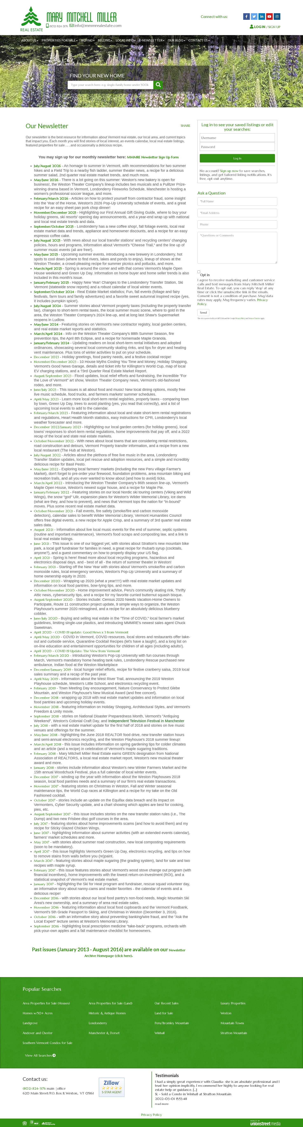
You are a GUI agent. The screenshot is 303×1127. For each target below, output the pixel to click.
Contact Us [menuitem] (198, 40)
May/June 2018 (45, 735)
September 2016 (46, 926)
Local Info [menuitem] (125, 40)
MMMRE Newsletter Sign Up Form (153, 157)
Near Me (183, 93)
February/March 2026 (51, 198)
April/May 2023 (46, 399)
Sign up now (229, 171)
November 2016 (46, 907)
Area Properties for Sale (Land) (110, 1003)
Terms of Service (254, 318)
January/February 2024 (51, 343)
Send (203, 312)
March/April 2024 (48, 334)
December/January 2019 (52, 669)
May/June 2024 (46, 324)
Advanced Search (154, 93)
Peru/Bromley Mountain (172, 1023)
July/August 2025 (47, 240)
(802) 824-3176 (34, 1088)
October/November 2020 (54, 590)
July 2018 (41, 725)
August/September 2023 (52, 376)
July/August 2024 (47, 306)
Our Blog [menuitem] (175, 40)
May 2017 (42, 842)
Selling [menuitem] (104, 40)
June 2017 (41, 833)
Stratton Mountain (234, 1033)
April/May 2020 (47, 637)
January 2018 (44, 768)
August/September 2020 (53, 599)
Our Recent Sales (167, 1003)
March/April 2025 (48, 268)
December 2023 (46, 357)
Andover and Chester (38, 1033)
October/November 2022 (54, 441)
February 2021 (45, 567)
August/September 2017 (52, 814)
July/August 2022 (47, 455)
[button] (158, 85)
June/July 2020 (46, 618)
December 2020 (47, 581)
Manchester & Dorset (104, 1033)
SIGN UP (274, 27)
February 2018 (45, 753)
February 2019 (45, 688)
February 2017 (44, 870)
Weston (226, 1013)
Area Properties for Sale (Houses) (46, 1003)
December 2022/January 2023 (57, 427)
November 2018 (46, 707)
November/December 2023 (55, 362)
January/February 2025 (51, 282)
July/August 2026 (47, 166)
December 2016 (46, 898)
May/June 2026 (46, 180)
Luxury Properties (233, 1003)
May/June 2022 (46, 469)
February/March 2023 (51, 413)
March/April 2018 (47, 744)
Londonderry (98, 1023)
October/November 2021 (54, 511)
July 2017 (41, 823)
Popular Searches (42, 989)
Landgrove (30, 1023)
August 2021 (43, 529)
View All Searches (38, 1055)
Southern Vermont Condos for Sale (47, 1043)
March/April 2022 (48, 483)
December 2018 (46, 698)
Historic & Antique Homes (107, 1013)
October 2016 (45, 917)
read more (162, 1104)
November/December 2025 (55, 212)
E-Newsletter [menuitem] (150, 40)
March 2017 (43, 861)
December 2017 (46, 777)
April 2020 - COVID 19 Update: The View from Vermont (77, 651)
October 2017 (44, 800)
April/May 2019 (46, 679)
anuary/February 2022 (52, 492)
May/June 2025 (46, 254)
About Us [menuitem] (28, 40)
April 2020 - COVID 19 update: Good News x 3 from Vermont (81, 632)
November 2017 (46, 786)
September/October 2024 (54, 292)
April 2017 (41, 851)
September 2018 (47, 716)
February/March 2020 (51, 655)
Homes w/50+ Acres (38, 1013)
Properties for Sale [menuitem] (59, 40)
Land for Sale (164, 1013)
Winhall (159, 1033)
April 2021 (42, 558)
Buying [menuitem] (87, 40)
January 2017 (44, 884)
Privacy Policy (240, 318)
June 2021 (41, 544)
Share (185, 125)
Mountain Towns (232, 1023)
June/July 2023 (45, 390)
